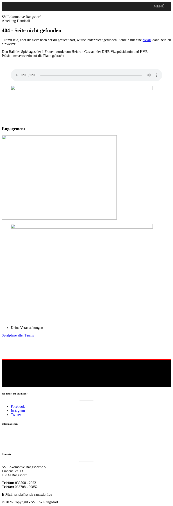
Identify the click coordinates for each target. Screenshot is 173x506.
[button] (158, 6)
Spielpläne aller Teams (18, 335)
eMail (147, 40)
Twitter (16, 415)
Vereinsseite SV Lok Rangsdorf (22, 445)
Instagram (18, 410)
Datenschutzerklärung (15, 436)
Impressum (9, 441)
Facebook (18, 406)
